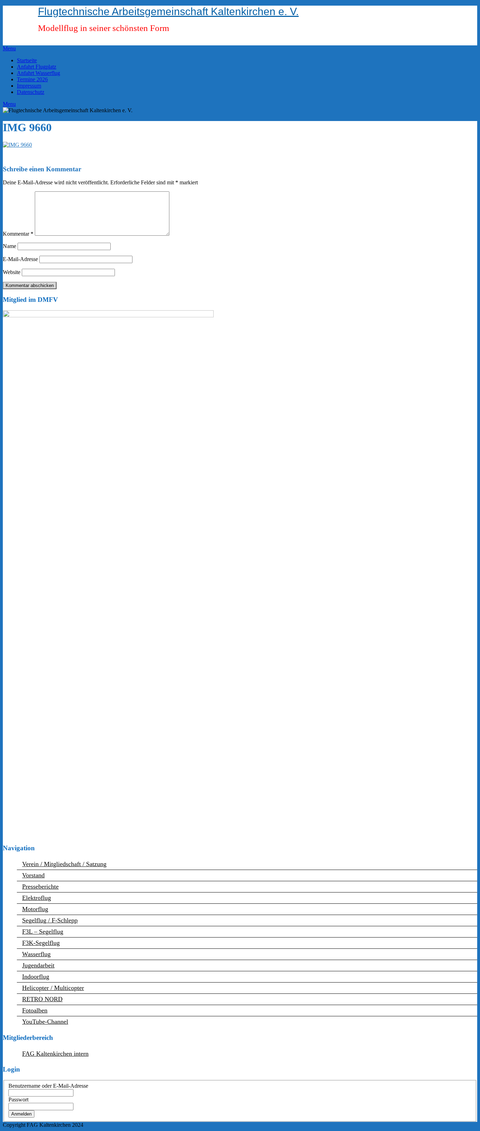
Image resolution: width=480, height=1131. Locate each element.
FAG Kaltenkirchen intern (55, 1053)
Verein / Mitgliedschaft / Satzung (64, 864)
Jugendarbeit (38, 965)
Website (11, 272)
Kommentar (18, 234)
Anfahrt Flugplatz (36, 67)
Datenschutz (30, 92)
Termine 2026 (32, 79)
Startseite (27, 60)
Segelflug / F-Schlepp (50, 920)
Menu (9, 48)
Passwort (18, 1100)
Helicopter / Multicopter (53, 987)
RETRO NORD (42, 999)
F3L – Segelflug (42, 931)
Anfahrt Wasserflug (38, 73)
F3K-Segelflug (41, 942)
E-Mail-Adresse (20, 259)
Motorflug (35, 909)
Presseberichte (40, 886)
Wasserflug (36, 954)
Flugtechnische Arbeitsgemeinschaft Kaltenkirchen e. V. (168, 11)
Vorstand (33, 875)
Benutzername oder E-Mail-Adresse (48, 1086)
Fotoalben (34, 1010)
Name (9, 246)
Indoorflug (35, 976)
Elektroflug (36, 897)
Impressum (29, 86)
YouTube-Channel (45, 1021)
